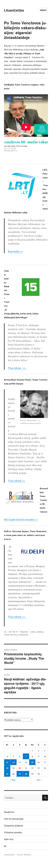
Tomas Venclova (10, 634)
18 (7, 768)
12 (13, 762)
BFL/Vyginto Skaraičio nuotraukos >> (21, 519)
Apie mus (8, 839)
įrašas (33, 631)
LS (5, 631)
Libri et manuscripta (13, 818)
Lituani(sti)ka (14, 10)
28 (26, 773)
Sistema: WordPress (24, 854)
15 (32, 762)
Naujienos (24, 631)
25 (7, 773)
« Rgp (13, 779)
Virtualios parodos (13, 832)
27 (20, 773)
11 (7, 762)
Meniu (43, 10)
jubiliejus (40, 631)
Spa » (39, 779)
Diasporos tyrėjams (13, 825)
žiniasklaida (23, 634)
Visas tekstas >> (17, 368)
